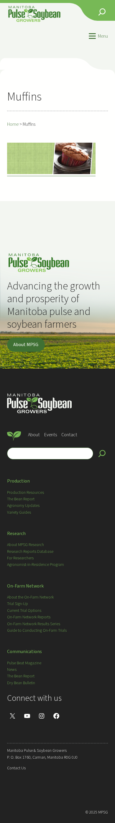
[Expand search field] (102, 12)
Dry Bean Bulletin (21, 683)
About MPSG (25, 344)
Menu (103, 36)
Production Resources (25, 493)
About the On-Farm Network (30, 597)
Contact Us (16, 768)
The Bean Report (20, 499)
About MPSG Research (25, 545)
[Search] (102, 453)
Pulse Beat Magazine (24, 663)
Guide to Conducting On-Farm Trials (37, 630)
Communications (24, 651)
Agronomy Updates (23, 506)
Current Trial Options (24, 611)
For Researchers (20, 558)
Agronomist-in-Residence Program (35, 565)
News (12, 670)
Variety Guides (19, 512)
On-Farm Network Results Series (33, 624)
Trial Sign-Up (17, 604)
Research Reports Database (30, 552)
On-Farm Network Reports (28, 617)
